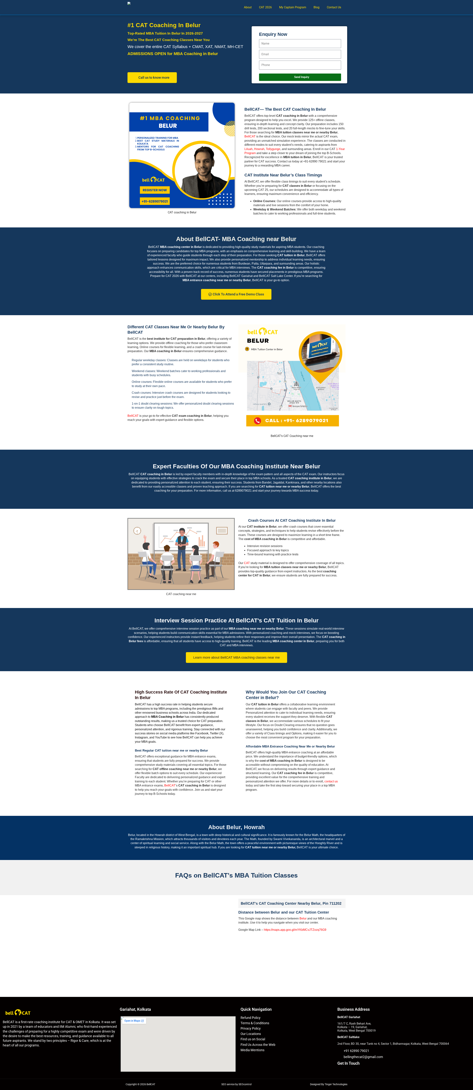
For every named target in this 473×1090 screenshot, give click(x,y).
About (248, 7)
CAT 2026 (265, 7)
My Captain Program (292, 7)
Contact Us (334, 7)
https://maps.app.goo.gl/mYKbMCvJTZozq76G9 (295, 929)
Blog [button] (316, 7)
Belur (303, 918)
